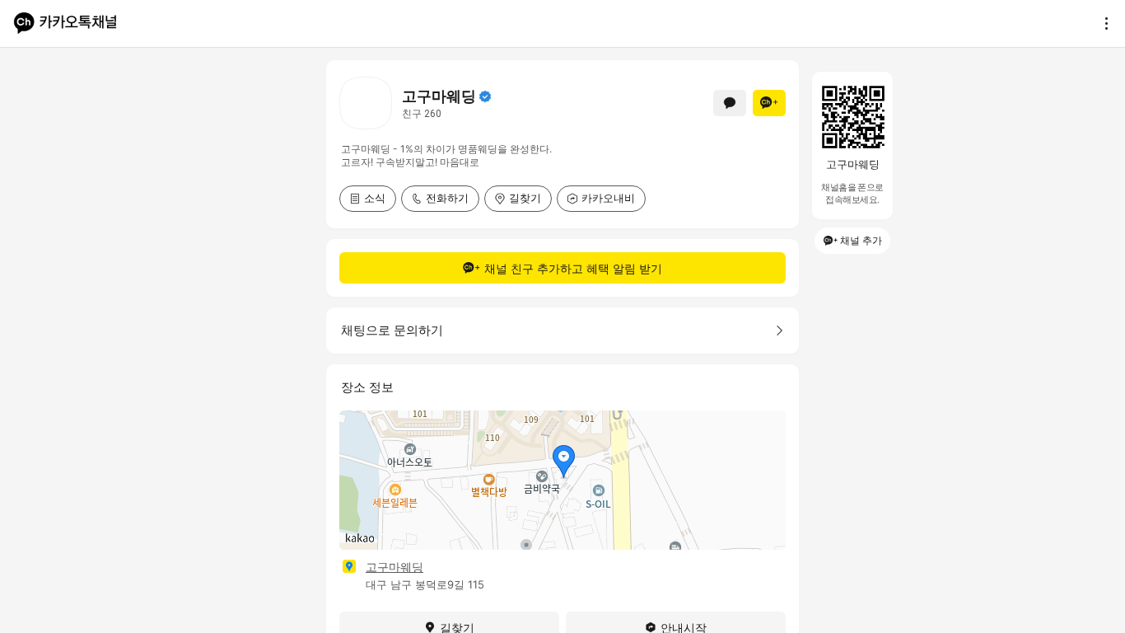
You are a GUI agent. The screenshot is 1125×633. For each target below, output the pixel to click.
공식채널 (485, 96)
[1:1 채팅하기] (729, 103)
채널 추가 (861, 240)
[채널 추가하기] (769, 103)
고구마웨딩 (394, 567)
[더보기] (1102, 23)
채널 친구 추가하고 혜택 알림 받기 (573, 268)
